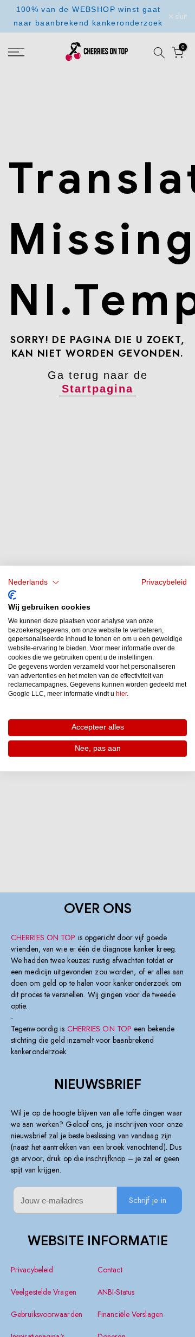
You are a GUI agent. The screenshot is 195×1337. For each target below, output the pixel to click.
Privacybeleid (164, 582)
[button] (34, 582)
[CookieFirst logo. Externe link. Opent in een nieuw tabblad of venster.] (12, 595)
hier (121, 694)
